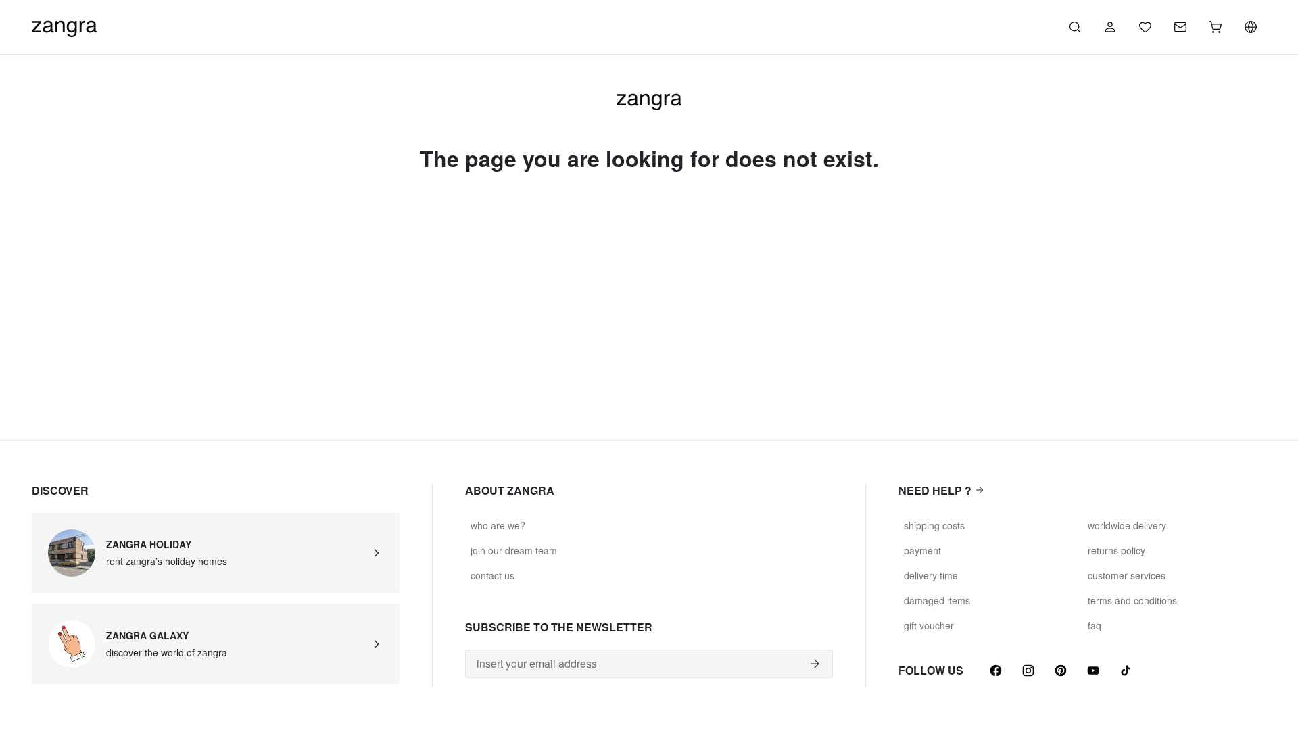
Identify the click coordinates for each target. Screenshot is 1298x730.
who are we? (498, 525)
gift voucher (929, 625)
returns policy (1116, 550)
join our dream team (514, 550)
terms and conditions (1132, 600)
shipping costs (934, 525)
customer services (1126, 575)
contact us (492, 575)
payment (922, 550)
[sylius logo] (64, 25)
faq (1094, 625)
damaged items (937, 600)
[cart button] (1215, 27)
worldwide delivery (1127, 525)
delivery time (931, 575)
